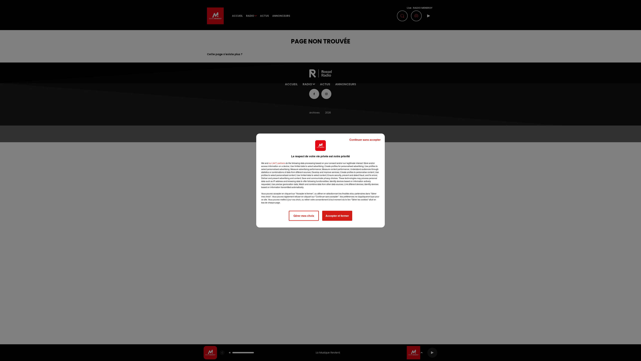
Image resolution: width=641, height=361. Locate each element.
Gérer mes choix (303, 216)
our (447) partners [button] (277, 163)
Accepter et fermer (337, 216)
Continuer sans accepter (365, 140)
